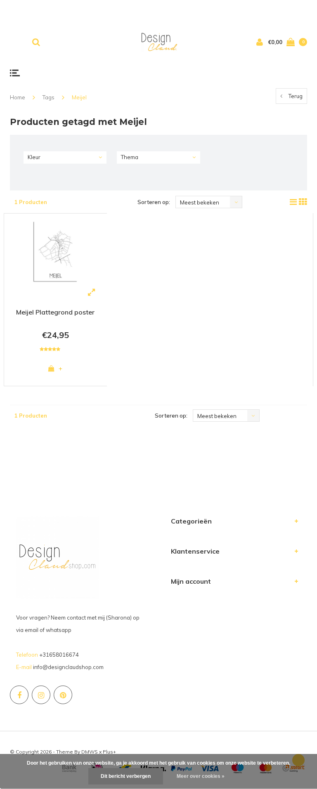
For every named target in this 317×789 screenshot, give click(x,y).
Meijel (79, 97)
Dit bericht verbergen (126, 776)
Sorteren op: (153, 202)
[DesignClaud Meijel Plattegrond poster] (55, 251)
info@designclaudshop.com (68, 667)
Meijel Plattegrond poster (55, 312)
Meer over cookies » (201, 776)
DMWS (89, 752)
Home (17, 97)
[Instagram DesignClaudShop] (41, 695)
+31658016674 (59, 654)
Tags (48, 97)
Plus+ (109, 752)
